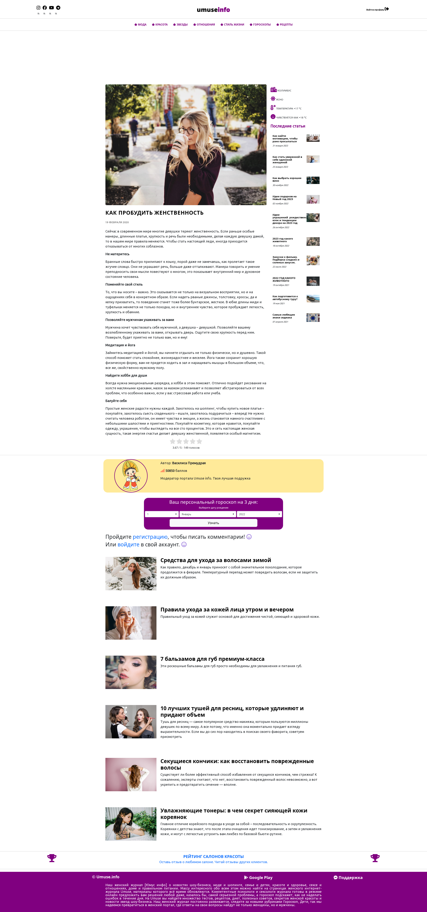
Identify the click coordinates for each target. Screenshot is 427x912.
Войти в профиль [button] (375, 10)
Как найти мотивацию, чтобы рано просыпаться (285, 138)
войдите (128, 544)
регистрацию (150, 536)
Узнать (213, 523)
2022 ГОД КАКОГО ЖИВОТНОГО (284, 279)
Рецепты (286, 24)
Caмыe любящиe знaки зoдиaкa (284, 316)
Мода (141, 24)
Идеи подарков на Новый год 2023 (285, 198)
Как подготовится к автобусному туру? (285, 298)
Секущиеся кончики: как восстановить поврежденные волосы (237, 764)
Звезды (182, 24)
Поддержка (350, 877)
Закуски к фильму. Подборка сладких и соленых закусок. (286, 259)
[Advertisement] (213, 56)
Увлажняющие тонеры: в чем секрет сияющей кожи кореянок (233, 813)
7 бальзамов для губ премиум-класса (212, 658)
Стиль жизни (233, 24)
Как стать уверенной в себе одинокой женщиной (287, 159)
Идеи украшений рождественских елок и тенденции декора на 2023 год (292, 219)
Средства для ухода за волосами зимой (215, 560)
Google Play (260, 877)
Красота (161, 24)
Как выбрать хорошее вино (287, 179)
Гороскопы (262, 24)
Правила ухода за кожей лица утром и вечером (227, 609)
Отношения (205, 24)
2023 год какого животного (283, 240)
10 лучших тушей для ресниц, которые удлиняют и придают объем (232, 711)
